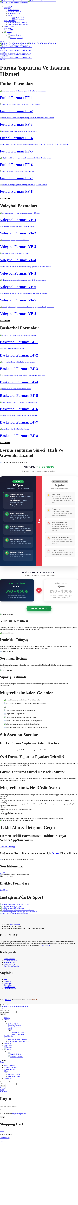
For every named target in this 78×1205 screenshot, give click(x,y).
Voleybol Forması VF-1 (18, 220)
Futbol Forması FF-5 (16, 151)
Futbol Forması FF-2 (16, 111)
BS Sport (8, 1000)
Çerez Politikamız (9, 987)
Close (2, 1008)
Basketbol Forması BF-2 (19, 355)
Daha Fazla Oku (46, 945)
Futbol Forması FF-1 (16, 98)
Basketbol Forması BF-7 (19, 422)
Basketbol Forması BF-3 (19, 369)
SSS (5, 979)
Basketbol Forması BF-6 (19, 409)
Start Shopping (5, 1138)
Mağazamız (7, 981)
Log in (2, 1117)
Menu (2, 41)
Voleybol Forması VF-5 (18, 273)
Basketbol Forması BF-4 (19, 382)
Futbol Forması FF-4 (16, 138)
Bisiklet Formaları (10, 964)
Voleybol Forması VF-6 (18, 287)
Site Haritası (8, 985)
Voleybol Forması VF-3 (18, 247)
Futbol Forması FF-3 (16, 124)
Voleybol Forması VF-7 (18, 300)
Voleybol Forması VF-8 (18, 314)
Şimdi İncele (4, 873)
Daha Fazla (5, 198)
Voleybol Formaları (10, 962)
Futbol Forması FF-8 (16, 191)
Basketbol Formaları (10, 960)
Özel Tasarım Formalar (11, 966)
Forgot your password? (19, 1114)
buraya (55, 853)
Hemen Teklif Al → (39, 608)
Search (3, 1014)
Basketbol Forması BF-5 (19, 395)
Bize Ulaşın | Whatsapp (7, 847)
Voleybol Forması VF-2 (18, 233)
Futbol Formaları (9, 959)
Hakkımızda (8, 983)
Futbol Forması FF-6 (16, 165)
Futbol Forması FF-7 (16, 178)
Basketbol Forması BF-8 (19, 436)
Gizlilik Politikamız (10, 988)
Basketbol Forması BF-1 (19, 342)
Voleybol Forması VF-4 (18, 260)
